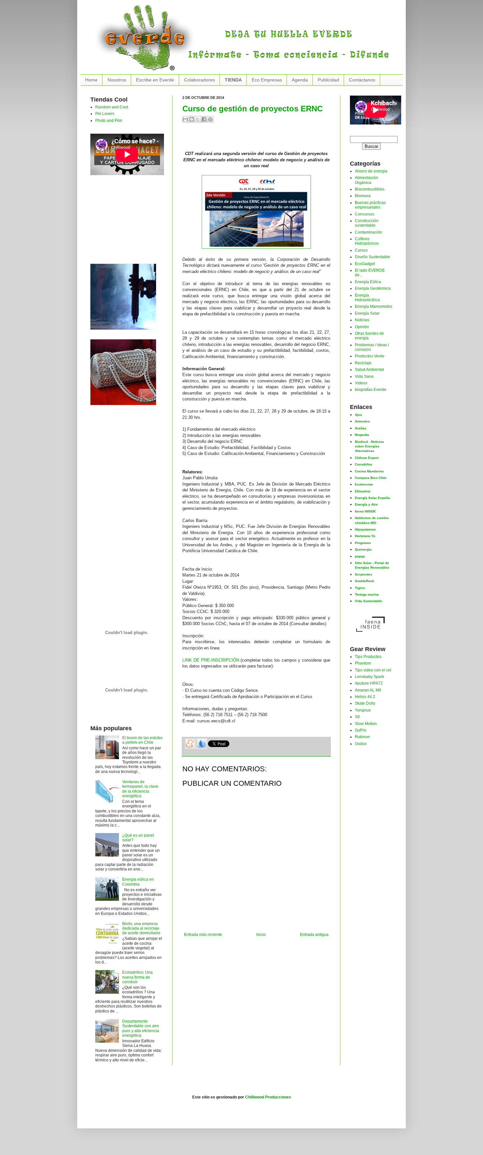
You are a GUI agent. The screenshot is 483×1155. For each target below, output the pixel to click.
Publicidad (328, 79)
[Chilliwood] (123, 295)
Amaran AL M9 (368, 690)
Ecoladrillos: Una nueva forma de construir (137, 977)
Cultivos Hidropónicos (367, 241)
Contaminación (368, 232)
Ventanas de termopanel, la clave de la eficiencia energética (140, 789)
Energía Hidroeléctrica (367, 297)
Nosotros (116, 79)
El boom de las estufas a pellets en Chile (142, 740)
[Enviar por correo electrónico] (185, 119)
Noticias (362, 320)
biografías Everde (370, 389)
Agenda (300, 79)
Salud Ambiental (369, 369)
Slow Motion (366, 723)
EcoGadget (365, 263)
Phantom (363, 663)
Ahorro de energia (371, 171)
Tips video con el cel (373, 670)
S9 (357, 716)
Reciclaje (363, 363)
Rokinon (362, 737)
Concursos (364, 214)
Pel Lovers (104, 113)
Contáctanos (362, 79)
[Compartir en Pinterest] (210, 119)
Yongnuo (363, 710)
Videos (361, 383)
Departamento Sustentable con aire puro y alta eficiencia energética (140, 1028)
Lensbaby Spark (369, 676)
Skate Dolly (365, 703)
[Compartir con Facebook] (204, 119)
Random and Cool (111, 107)
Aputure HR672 (369, 683)
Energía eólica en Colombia (138, 881)
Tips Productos (368, 656)
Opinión (362, 327)
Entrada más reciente (203, 934)
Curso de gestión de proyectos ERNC (252, 108)
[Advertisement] (259, 139)
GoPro (360, 730)
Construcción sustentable (367, 223)
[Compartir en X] (198, 119)
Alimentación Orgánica (366, 180)
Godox (361, 743)
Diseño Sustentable (372, 257)
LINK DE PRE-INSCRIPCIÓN (210, 660)
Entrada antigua (314, 934)
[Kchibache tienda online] (123, 371)
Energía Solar (367, 313)
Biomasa (363, 195)
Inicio (261, 934)
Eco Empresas (267, 79)
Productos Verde (369, 356)
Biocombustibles (369, 189)
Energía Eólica (368, 282)
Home (91, 79)
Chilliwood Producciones (268, 1097)
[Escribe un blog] (191, 119)
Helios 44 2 (365, 696)
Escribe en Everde (155, 79)
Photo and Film (108, 120)
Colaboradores (199, 79)
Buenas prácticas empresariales (370, 205)
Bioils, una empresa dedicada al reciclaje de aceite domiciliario (141, 928)
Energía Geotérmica (373, 288)
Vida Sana (364, 376)
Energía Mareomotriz (373, 306)
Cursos (361, 250)
